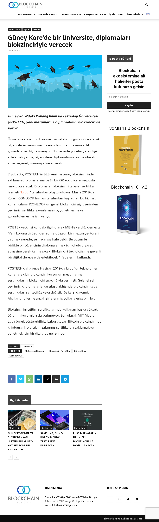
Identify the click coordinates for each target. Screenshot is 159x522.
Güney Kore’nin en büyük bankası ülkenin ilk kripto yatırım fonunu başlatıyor (20, 441)
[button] (146, 5)
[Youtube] (137, 499)
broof (25, 192)
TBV (66, 505)
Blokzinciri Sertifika (59, 350)
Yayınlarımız (70, 14)
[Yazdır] (56, 379)
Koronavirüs (16, 355)
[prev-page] (10, 457)
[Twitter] (20, 379)
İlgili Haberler (19, 400)
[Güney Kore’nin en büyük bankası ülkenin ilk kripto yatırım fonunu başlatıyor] (22, 420)
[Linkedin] (38, 379)
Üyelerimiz (133, 14)
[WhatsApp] (29, 379)
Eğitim (27, 29)
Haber (36, 29)
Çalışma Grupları (95, 14)
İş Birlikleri (116, 14)
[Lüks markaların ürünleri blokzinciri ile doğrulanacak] (87, 420)
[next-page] (16, 457)
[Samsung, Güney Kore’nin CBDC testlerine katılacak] (54, 420)
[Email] (47, 379)
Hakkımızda (25, 14)
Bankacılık (46, 428)
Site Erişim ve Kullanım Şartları (123, 518)
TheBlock (27, 346)
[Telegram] (65, 379)
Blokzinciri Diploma (35, 350)
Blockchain (14, 29)
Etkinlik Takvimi (48, 14)
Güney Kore (80, 350)
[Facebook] (12, 379)
